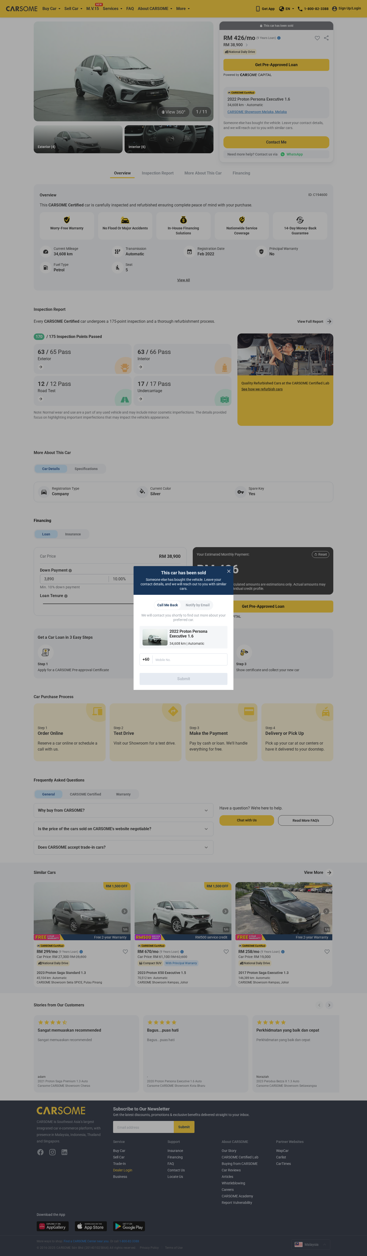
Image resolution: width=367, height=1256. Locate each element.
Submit (183, 678)
